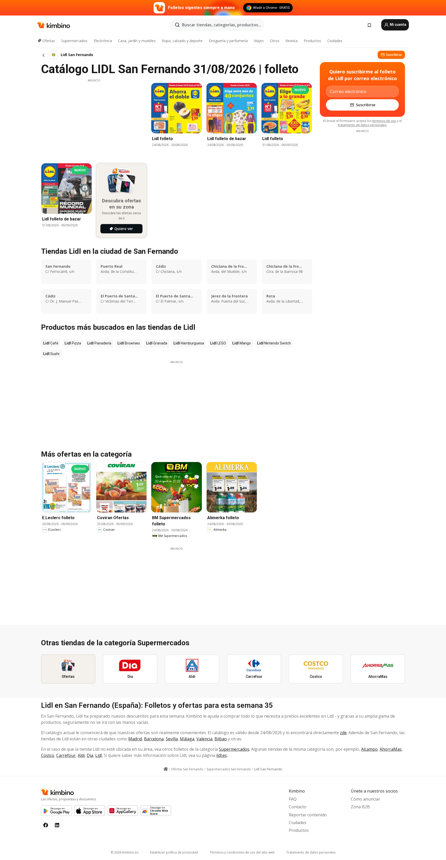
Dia (90, 755)
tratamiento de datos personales (362, 125)
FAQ (293, 799)
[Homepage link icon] (166, 769)
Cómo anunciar (365, 799)
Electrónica (103, 40)
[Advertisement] (94, 118)
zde (343, 732)
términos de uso (384, 121)
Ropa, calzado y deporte (182, 40)
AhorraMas (391, 749)
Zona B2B (360, 807)
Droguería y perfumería (228, 40)
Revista (291, 40)
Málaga (187, 739)
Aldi (81, 755)
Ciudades (335, 40)
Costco (47, 755)
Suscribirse (394, 54)
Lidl (98, 755)
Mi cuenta (397, 24)
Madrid (135, 739)
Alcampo (369, 749)
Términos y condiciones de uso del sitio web (242, 852)
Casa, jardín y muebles (137, 40)
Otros (275, 40)
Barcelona (154, 739)
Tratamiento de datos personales (311, 852)
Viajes (259, 40)
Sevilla (172, 739)
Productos (312, 40)
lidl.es (221, 755)
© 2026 (124, 852)
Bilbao (220, 739)
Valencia (204, 739)
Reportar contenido (308, 815)
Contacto (297, 807)
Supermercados (74, 40)
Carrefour (66, 755)
